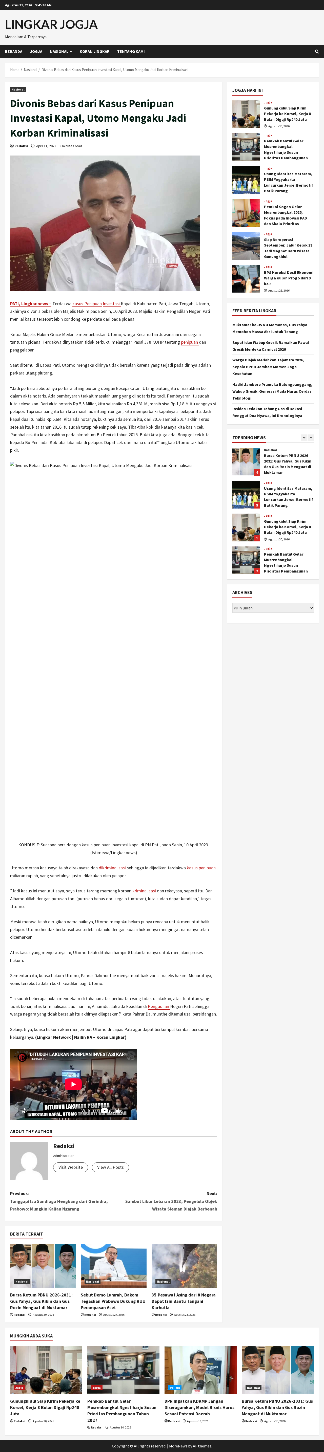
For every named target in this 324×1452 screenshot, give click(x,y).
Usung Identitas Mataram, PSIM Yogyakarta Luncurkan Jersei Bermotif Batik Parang (246, 180)
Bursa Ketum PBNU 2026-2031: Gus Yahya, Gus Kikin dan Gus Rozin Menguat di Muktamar (41, 1301)
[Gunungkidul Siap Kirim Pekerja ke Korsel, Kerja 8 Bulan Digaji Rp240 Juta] (46, 1370)
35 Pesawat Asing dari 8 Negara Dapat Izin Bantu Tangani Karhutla (184, 1301)
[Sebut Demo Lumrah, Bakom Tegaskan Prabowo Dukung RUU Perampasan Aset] (113, 1266)
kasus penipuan (201, 868)
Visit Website (70, 1167)
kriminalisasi (144, 891)
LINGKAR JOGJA (51, 24)
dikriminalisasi (113, 868)
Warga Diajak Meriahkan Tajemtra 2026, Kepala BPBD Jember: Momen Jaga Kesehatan (268, 366)
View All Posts (110, 1167)
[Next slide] (311, 437)
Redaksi (21, 146)
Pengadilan (159, 1006)
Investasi (112, 303)
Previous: (59, 1201)
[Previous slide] (304, 437)
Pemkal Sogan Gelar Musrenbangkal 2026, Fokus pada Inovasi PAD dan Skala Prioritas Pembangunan (246, 213)
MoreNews (178, 1445)
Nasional (59, 51)
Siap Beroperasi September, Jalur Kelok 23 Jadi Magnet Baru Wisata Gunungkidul (246, 246)
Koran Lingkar (95, 51)
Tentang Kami (131, 51)
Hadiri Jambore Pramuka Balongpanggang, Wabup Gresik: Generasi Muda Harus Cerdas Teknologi (272, 391)
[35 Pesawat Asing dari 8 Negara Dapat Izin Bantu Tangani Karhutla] (184, 1266)
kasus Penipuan (87, 303)
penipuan (190, 342)
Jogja (36, 51)
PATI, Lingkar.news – (30, 303)
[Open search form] (317, 51)
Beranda (13, 51)
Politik (175, 1388)
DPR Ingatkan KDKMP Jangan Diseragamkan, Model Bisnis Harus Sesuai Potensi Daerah (199, 1407)
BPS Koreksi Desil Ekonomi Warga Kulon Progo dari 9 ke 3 (246, 279)
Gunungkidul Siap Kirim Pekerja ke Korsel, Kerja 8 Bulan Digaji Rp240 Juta (246, 114)
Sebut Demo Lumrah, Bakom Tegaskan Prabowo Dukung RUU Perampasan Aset (113, 1301)
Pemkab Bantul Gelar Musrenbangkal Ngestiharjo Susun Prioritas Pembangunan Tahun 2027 (246, 147)
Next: (171, 1201)
